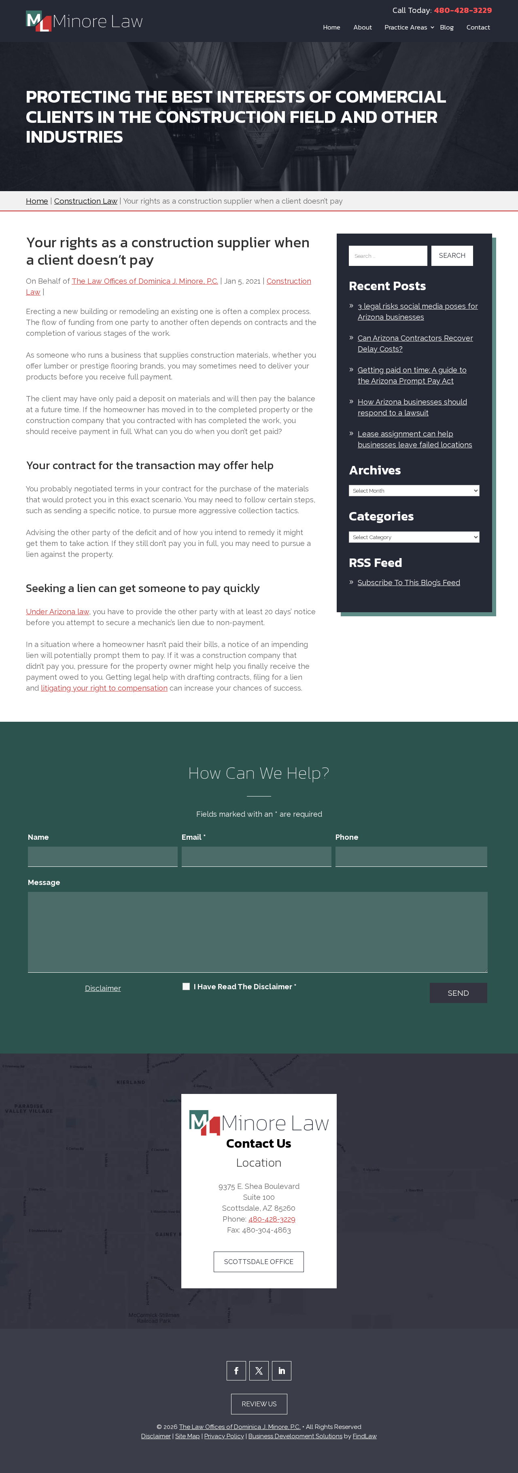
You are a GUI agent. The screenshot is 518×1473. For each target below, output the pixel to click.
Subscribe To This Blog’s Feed (409, 582)
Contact (478, 27)
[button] (510, 1414)
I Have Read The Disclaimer (245, 987)
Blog (447, 27)
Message (44, 882)
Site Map (187, 1436)
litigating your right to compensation (104, 688)
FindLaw (365, 1436)
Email (194, 837)
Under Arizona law (57, 611)
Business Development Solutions (295, 1436)
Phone (347, 837)
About (362, 27)
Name (38, 837)
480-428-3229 (463, 10)
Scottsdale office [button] (258, 1262)
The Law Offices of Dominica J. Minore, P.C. (145, 281)
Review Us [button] (259, 1404)
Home (331, 27)
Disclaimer (103, 988)
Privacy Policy (224, 1436)
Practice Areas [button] (406, 27)
